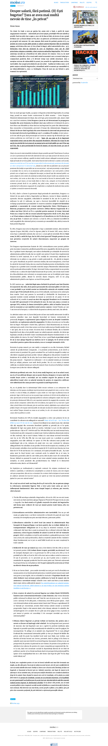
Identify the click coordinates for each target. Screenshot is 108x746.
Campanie (74, 2)
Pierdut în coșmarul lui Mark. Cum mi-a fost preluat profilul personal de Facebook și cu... (85, 67)
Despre (89, 2)
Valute (82, 2)
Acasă (56, 2)
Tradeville (84, 82)
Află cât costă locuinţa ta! (91, 7)
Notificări (77, 731)
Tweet (13, 5)
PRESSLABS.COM (28, 735)
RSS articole (68, 731)
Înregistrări (64, 2)
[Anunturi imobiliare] (78, 7)
